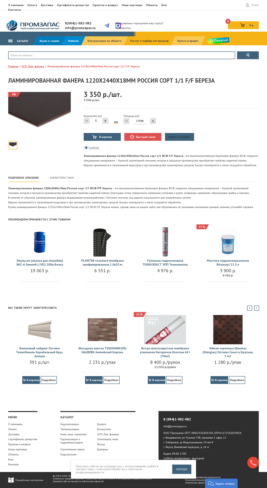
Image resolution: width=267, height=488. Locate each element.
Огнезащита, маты (107, 439)
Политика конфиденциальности (202, 477)
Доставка (47, 5)
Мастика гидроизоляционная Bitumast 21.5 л (228, 262)
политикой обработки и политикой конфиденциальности (109, 470)
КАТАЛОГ (22, 41)
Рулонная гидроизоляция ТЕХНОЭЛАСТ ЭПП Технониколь (165, 262)
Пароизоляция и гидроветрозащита (71, 440)
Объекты (152, 5)
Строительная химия (72, 449)
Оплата (32, 5)
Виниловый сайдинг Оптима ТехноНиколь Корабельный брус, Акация (39, 352)
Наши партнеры (132, 5)
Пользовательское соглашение (202, 479)
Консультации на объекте (104, 41)
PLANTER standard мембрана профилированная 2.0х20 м (102, 262)
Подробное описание (23, 177)
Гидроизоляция (69, 424)
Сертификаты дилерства (73, 5)
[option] (39, 258)
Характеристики (62, 177)
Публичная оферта (195, 482)
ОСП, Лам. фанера (108, 434)
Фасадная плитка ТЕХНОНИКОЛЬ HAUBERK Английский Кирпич (102, 350)
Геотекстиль (104, 429)
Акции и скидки (49, 41)
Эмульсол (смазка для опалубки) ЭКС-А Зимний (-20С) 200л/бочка (39, 262)
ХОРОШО (181, 469)
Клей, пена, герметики (73, 434)
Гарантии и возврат (105, 5)
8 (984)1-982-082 (177, 419)
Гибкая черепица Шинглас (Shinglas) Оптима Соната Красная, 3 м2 (227, 352)
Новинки (73, 41)
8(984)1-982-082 (78, 23)
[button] (221, 483)
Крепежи (102, 449)
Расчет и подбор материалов (149, 41)
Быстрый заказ (146, 137)
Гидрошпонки (68, 454)
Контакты (14, 10)
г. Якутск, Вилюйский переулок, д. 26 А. (186, 447)
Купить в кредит (188, 41)
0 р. (241, 24)
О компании (16, 5)
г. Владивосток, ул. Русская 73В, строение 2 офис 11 (194, 437)
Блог (164, 5)
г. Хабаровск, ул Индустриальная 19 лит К (188, 442)
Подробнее (49, 380)
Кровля (21, 62)
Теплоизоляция (69, 429)
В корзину (105, 137)
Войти (255, 5)
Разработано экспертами (29, 480)
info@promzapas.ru (80, 28)
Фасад (101, 444)
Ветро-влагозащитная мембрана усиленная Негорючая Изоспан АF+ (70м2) (165, 352)
